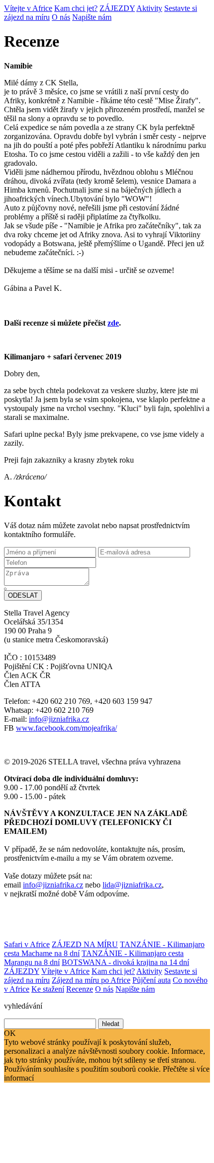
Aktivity (149, 8)
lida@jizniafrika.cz (132, 885)
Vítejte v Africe (28, 8)
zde (113, 323)
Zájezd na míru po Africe (91, 980)
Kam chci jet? (76, 8)
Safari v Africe (27, 944)
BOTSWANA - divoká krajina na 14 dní (125, 962)
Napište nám (91, 17)
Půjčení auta (151, 980)
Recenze (79, 989)
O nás (61, 17)
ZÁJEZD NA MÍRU (85, 944)
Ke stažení (47, 989)
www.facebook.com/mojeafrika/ (66, 728)
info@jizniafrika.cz (59, 719)
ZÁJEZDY (117, 8)
